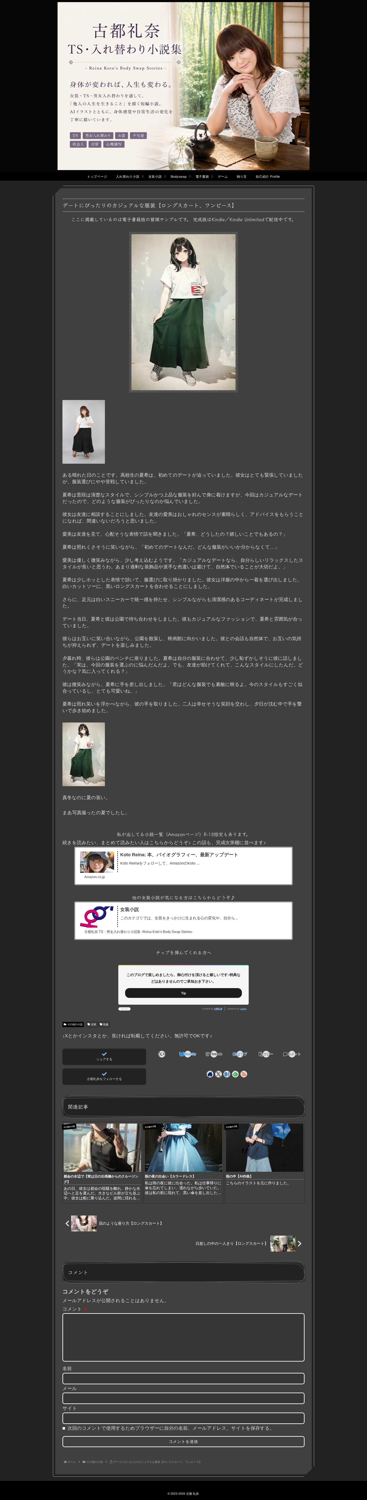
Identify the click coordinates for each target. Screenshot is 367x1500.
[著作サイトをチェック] (210, 1074)
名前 (67, 1368)
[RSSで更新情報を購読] (243, 1074)
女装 (93, 1024)
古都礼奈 (218, 1009)
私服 (105, 1024)
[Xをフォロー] (218, 1074)
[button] (266, 1054)
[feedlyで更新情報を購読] (235, 1074)
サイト (69, 1408)
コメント (75, 1309)
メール (69, 1388)
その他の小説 (75, 1024)
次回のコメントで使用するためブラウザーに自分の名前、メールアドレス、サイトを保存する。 (171, 1428)
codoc (243, 1009)
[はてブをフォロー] (226, 1074)
